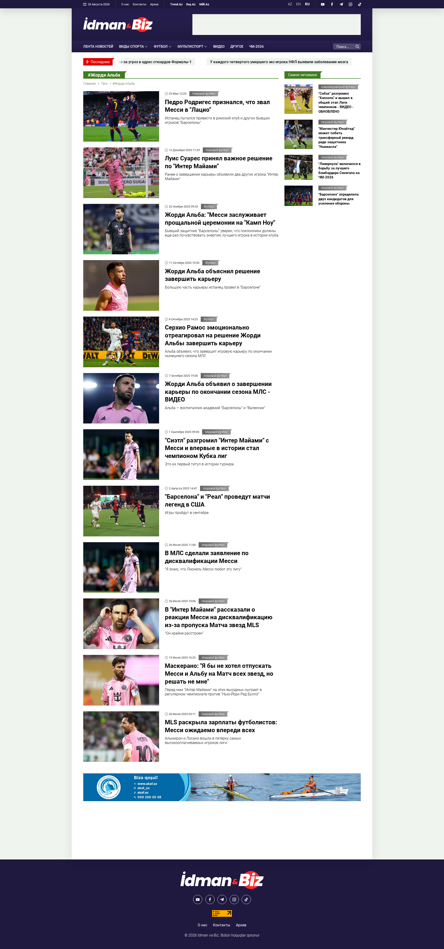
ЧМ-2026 (256, 46)
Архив (154, 4)
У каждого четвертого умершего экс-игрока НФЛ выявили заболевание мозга (219, 62)
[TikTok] (359, 4)
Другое (236, 46)
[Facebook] (331, 4)
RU (307, 4)
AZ (290, 4)
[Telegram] (341, 4)
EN (298, 4)
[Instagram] (350, 4)
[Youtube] (322, 4)
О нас (125, 4)
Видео (219, 46)
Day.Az (191, 4)
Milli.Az (204, 4)
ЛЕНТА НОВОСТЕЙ (98, 46)
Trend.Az (176, 4)
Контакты (139, 4)
